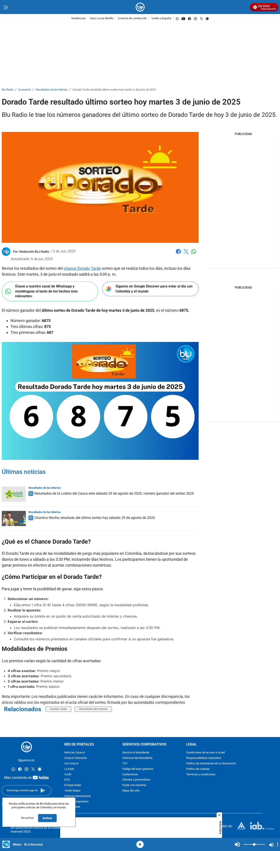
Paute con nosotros (134, 785)
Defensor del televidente (137, 758)
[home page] (140, 7)
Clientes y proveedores (136, 779)
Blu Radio (7, 89)
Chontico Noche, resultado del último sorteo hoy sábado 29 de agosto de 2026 (94, 518)
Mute (237, 844)
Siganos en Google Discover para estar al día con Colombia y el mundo (154, 288)
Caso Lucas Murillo (101, 18)
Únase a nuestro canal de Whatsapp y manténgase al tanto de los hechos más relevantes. (46, 291)
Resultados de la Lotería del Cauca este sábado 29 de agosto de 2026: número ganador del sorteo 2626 (114, 493)
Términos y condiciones (200, 774)
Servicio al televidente (135, 752)
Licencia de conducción (132, 18)
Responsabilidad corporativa (203, 758)
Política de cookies (198, 768)
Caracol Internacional (77, 796)
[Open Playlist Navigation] (277, 844)
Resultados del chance (93, 709)
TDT (125, 763)
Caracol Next (72, 806)
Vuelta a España (161, 18)
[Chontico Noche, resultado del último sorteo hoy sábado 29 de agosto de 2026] (14, 518)
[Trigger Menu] (5, 7)
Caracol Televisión (75, 758)
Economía (24, 89)
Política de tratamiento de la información (211, 763)
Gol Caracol (71, 763)
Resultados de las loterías (52, 89)
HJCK (67, 774)
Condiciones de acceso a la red (205, 752)
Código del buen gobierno (137, 768)
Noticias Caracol (74, 752)
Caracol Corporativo (76, 801)
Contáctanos (130, 774)
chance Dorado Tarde (82, 268)
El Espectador (72, 785)
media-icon (140, 844)
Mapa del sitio (131, 790)
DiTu (67, 779)
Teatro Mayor (72, 790)
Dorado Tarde (58, 709)
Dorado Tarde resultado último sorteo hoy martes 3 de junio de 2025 (114, 89)
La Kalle (69, 768)
